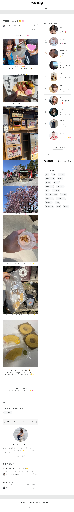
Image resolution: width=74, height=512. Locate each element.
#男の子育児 (60, 186)
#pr (47, 174)
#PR (53, 174)
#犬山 (20, 485)
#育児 (57, 202)
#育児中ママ (49, 206)
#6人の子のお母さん (51, 194)
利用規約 (22, 502)
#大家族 (48, 182)
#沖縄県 (66, 206)
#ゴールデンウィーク (12, 485)
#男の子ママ (49, 186)
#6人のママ (56, 190)
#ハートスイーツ (18, 471)
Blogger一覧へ (58, 147)
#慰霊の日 (49, 202)
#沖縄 (58, 206)
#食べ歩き (32, 485)
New (28, 8)
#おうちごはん (61, 198)
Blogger (46, 8)
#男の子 (56, 182)
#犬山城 (25, 471)
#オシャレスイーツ (8, 471)
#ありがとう (49, 198)
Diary (35, 25)
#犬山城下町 (7, 412)
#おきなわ (61, 174)
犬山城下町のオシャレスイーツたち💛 (15, 469)
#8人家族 (63, 194)
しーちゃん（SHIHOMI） (20, 444)
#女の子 (60, 178)
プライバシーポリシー (34, 502)
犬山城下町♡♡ (8, 482)
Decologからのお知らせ (63, 161)
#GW (4, 485)
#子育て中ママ (50, 178)
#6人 (47, 190)
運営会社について (49, 502)
